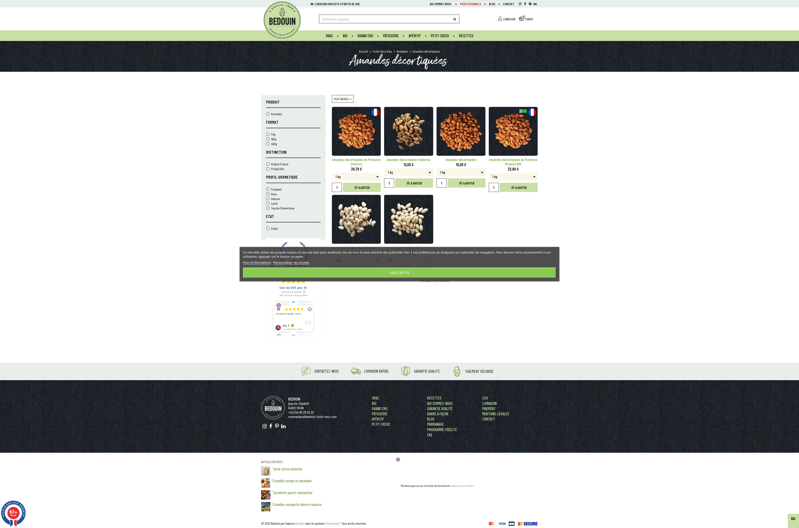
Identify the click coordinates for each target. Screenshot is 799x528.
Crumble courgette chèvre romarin (297, 504)
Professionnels (470, 4)
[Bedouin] (286, 20)
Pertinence (342, 99)
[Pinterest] (530, 3)
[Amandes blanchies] (408, 219)
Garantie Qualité (427, 371)
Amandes (276, 114)
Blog (492, 4)
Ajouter (364, 187)
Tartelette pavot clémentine (293, 492)
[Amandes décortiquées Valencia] (408, 131)
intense (275, 199)
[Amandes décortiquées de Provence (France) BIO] (513, 131)
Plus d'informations (257, 262)
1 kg (273, 134)
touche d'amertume (282, 208)
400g (274, 144)
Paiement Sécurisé (479, 371)
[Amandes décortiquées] (461, 131)
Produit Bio (277, 169)
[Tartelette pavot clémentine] (265, 495)
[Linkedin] (535, 3)
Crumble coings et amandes (292, 480)
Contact (508, 4)
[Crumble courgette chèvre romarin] (265, 506)
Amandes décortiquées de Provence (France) (356, 161)
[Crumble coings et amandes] (265, 483)
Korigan (300, 523)
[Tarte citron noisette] (265, 471)
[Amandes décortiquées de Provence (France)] (356, 131)
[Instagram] (520, 3)
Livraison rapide (376, 371)
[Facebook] (525, 3)
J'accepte (400, 273)
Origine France (279, 164)
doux (274, 194)
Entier (274, 228)
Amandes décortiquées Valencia (408, 159)
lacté (274, 203)
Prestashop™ (332, 523)
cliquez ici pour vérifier (462, 485)
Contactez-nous (326, 371)
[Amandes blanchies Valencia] (356, 219)
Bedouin (294, 399)
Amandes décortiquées (460, 159)
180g (273, 139)
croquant (276, 189)
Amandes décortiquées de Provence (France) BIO (513, 161)
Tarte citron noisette (287, 468)
